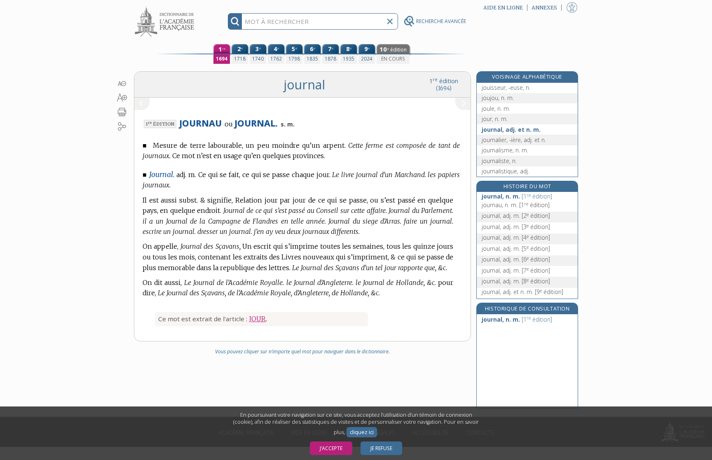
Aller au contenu (165, 7)
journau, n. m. (516, 205)
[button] (122, 83)
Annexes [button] (544, 8)
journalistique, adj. (505, 171)
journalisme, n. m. (505, 150)
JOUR (257, 319)
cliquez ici (362, 432)
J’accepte (331, 448)
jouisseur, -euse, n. (506, 87)
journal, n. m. (517, 196)
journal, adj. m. (516, 215)
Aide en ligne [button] (503, 8)
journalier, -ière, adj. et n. (514, 140)
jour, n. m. (495, 119)
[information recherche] (235, 21)
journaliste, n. (499, 161)
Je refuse (381, 448)
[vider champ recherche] (390, 21)
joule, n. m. (496, 108)
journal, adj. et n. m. (511, 129)
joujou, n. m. (498, 98)
